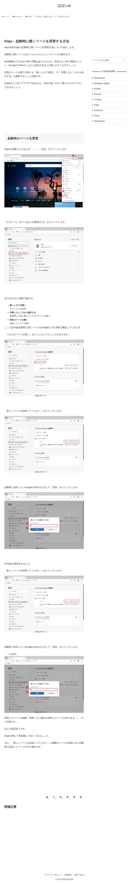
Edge (96, 105)
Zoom (96, 116)
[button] (124, 60)
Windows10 (99, 78)
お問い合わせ (79, 875)
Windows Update (102, 83)
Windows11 (99, 121)
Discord (97, 94)
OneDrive (98, 110)
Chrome (97, 99)
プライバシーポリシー (53, 875)
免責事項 (68, 875)
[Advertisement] (44, 29)
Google (13, 654)
